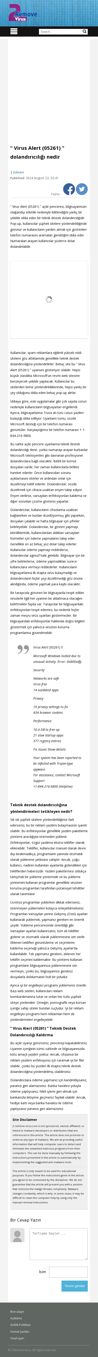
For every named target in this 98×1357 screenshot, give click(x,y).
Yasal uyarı (17, 1338)
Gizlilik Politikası (20, 1325)
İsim (42, 1271)
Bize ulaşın (17, 1312)
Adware (18, 172)
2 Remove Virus (23, 12)
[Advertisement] (49, 88)
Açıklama (16, 1318)
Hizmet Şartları (19, 1332)
